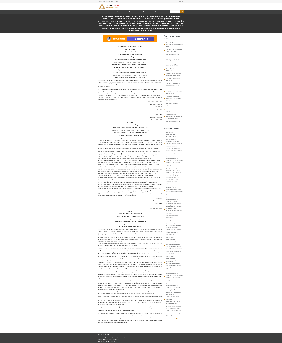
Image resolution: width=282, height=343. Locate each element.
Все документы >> (179, 318)
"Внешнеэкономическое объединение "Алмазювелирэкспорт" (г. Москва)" (174, 209)
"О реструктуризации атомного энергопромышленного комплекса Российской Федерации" (174, 190)
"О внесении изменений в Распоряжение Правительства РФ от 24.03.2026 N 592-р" (174, 276)
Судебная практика (120, 11)
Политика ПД (114, 341)
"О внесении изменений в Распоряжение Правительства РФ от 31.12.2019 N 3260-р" (174, 161)
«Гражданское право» (126, 337)
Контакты (181, 1)
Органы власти (147, 11)
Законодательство (134, 11)
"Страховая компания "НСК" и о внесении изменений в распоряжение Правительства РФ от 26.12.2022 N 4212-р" (174, 245)
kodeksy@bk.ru (114, 339)
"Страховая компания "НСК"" (173, 262)
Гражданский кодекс (105, 11)
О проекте (157, 11)
